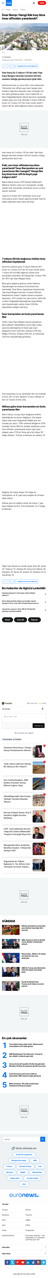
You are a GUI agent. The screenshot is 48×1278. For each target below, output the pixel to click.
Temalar (5, 1204)
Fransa (9, 1166)
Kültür (27, 1225)
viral (24, 1184)
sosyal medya (32, 1178)
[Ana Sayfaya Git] (9, 3)
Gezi (4, 1225)
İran (40, 1166)
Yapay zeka (14, 1178)
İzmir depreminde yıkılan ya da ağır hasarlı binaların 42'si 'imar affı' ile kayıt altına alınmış (20, 602)
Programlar (29, 1230)
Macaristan (37, 1172)
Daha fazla (6, 1253)
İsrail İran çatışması (24, 1154)
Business (5, 1215)
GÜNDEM (8, 921)
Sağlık (22, 1172)
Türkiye (22, 9)
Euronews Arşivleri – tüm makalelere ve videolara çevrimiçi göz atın (35, 1237)
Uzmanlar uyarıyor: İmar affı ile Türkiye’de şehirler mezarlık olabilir (18, 610)
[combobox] (24, 1139)
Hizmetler (6, 1247)
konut (7, 620)
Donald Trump (25, 1166)
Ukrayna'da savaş (18, 1160)
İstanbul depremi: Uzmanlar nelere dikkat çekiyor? (18, 594)
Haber (8, 9)
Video (4, 1230)
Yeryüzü (28, 1215)
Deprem (34, 620)
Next (4, 1220)
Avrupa (5, 1210)
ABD (35, 1160)
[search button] (42, 1139)
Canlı (42, 3)
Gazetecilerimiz (8, 1235)
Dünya (15, 9)
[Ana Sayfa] (2, 9)
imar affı (20, 620)
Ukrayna (9, 1172)
